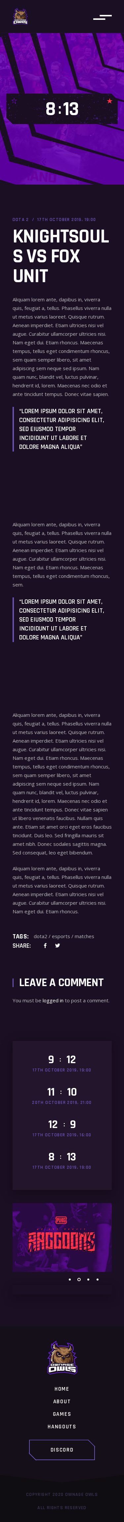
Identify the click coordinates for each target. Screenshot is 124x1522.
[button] (69, 1279)
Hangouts (62, 1427)
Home (62, 1389)
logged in (53, 1000)
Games (62, 1414)
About (62, 1402)
